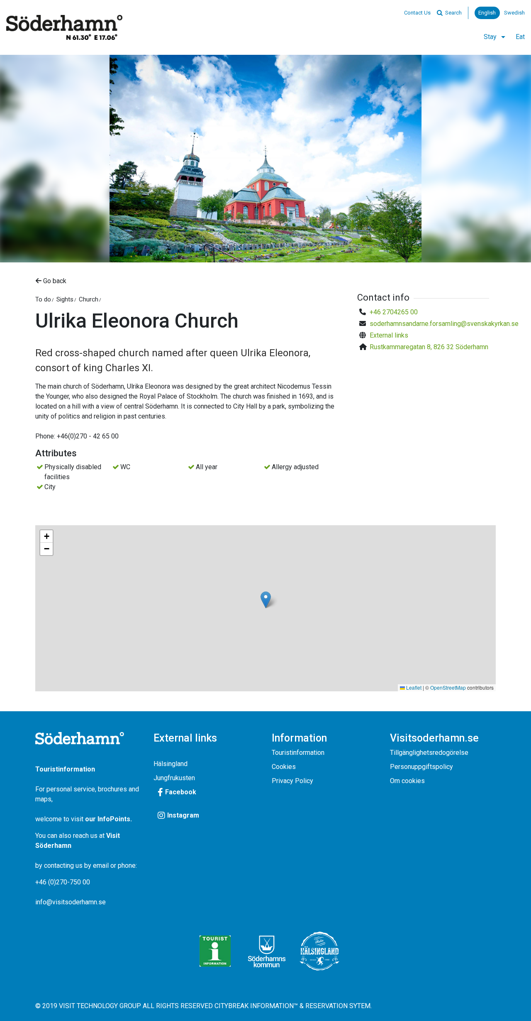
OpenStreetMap (448, 687)
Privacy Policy (292, 781)
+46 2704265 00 (394, 312)
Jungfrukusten (174, 778)
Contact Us (417, 13)
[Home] (64, 27)
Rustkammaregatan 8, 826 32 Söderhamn (429, 347)
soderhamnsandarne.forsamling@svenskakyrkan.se (444, 324)
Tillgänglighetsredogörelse (429, 753)
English (487, 13)
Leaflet (413, 687)
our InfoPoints (107, 819)
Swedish (514, 13)
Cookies (284, 767)
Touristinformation (298, 753)
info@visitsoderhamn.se (70, 902)
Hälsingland (170, 764)
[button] (266, 599)
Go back (53, 281)
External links (389, 335)
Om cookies (407, 781)
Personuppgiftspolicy (421, 767)
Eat (520, 37)
